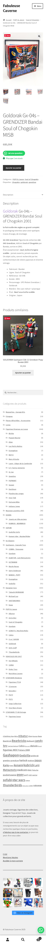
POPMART (12, 480)
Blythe (11, 433)
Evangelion (13, 450)
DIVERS (8, 515)
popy (20, 775)
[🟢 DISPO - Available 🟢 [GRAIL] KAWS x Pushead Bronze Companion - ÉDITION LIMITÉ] (38, 892)
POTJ (11, 699)
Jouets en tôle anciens (18, 519)
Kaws (11, 605)
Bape (40, 736)
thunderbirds (12, 785)
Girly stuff (13, 648)
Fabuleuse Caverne (11, 8)
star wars (18, 780)
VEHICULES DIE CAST (14, 656)
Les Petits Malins (15, 446)
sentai (34, 775)
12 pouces (13, 686)
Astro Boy (12, 618)
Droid (40, 746)
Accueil (8, 20)
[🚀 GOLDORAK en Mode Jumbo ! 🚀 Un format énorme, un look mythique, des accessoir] (7, 892)
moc (29, 769)
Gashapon (11, 755)
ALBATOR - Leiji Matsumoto (19, 558)
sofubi (7, 780)
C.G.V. (5, 854)
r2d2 (30, 775)
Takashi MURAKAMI (16, 592)
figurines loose (15, 716)
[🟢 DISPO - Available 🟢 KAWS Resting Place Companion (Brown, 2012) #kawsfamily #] (7, 882)
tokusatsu (25, 786)
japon (38, 760)
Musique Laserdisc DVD (15, 511)
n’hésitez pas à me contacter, (16, 832)
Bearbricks (19, 741)
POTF (11, 695)
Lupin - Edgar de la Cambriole (20, 463)
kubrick (29, 765)
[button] (39, 36)
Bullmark (30, 741)
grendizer (32, 182)
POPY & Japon (18, 20)
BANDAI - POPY (14, 575)
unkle (31, 786)
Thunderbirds (14, 652)
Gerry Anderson (15, 570)
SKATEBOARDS (14, 601)
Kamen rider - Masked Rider (19, 536)
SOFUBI (9, 528)
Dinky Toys (13, 669)
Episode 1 (12, 691)
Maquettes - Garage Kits (15, 412)
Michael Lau (13, 596)
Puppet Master (14, 438)
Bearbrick (7, 741)
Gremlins (12, 476)
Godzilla (12, 583)
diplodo (34, 746)
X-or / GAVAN (14, 639)
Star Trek (12, 498)
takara (28, 780)
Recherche (23, 939)
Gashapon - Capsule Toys (16, 545)
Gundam (12, 553)
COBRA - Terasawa (16, 549)
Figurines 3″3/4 (15, 682)
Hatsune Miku (14, 502)
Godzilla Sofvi (14, 532)
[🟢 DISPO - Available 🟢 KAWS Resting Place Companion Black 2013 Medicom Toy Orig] (18, 882)
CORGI (11, 665)
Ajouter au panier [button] (23, 372)
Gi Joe (11, 472)
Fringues (9, 416)
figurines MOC (10, 749)
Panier (35, 937)
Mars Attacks (14, 459)
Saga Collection (15, 703)
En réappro (10, 541)
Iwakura (31, 760)
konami (18, 765)
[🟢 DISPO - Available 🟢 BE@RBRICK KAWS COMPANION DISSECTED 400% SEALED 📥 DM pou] (28, 892)
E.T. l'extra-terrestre (17, 468)
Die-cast (27, 746)
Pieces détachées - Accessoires (18, 420)
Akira (16, 736)
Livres (8, 425)
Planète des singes (16, 493)
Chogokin (16, 182)
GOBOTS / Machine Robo (18, 631)
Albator (12, 613)
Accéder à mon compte (13, 860)
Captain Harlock (13, 746)
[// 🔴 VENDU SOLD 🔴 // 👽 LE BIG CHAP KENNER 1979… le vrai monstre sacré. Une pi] (38, 882)
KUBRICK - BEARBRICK (17, 523)
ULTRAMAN (13, 562)
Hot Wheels (13, 661)
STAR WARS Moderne (14, 678)
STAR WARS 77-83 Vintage (16, 712)
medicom (22, 769)
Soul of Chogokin (32, 20)
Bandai (35, 736)
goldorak (24, 182)
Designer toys (11, 588)
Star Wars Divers (15, 708)
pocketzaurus (9, 775)
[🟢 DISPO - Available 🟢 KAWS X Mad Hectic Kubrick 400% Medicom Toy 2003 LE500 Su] (28, 882)
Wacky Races (14, 566)
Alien (11, 442)
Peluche (35, 770)
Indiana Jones (14, 506)
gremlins (6, 760)
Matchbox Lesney (15, 673)
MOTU (11, 455)
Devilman (12, 489)
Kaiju (6, 765)
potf (26, 775)
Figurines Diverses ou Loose (17, 429)
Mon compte (7, 939)
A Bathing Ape (8, 736)
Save (8, 35)
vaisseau (37, 785)
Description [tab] (8, 194)
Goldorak (10, 211)
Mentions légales (10, 857)
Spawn (11, 485)
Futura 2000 (24, 750)
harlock (23, 760)
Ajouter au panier (13, 168)
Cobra (11, 635)
